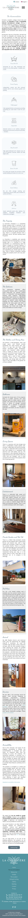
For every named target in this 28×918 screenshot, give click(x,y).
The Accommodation (14, 870)
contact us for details (8, 712)
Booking (14, 884)
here (17, 834)
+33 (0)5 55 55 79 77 (15, 895)
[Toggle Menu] (23, 7)
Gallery (14, 881)
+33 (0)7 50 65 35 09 (15, 897)
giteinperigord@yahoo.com (15, 899)
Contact (14, 886)
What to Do (14, 872)
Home (14, 867)
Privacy (14, 889)
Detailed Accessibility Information (11, 782)
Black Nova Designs (20, 915)
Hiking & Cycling (14, 879)
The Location (14, 877)
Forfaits (14, 874)
